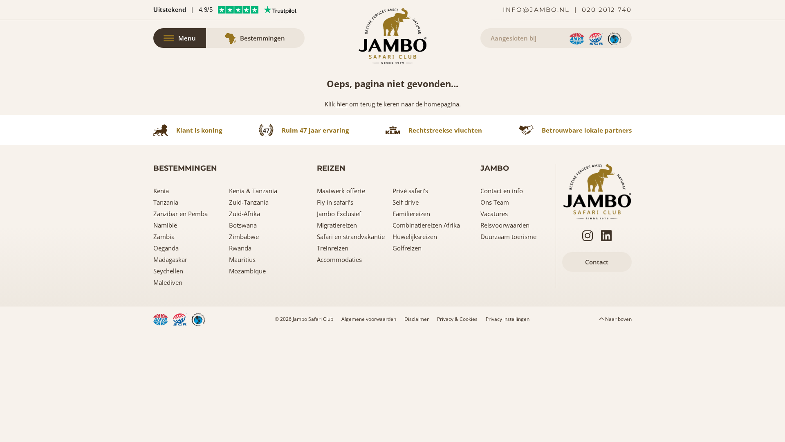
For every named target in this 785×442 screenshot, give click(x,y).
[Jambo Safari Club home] (597, 191)
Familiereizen (411, 214)
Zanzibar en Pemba (180, 214)
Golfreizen (407, 248)
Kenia (161, 191)
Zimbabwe (244, 236)
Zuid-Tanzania (249, 202)
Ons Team (494, 202)
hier (342, 104)
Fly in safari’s (335, 202)
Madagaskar (170, 259)
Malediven (167, 282)
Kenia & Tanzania (253, 191)
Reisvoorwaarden (504, 225)
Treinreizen (332, 248)
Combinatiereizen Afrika (426, 225)
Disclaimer (416, 319)
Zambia (164, 236)
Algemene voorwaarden (368, 319)
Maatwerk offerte (341, 191)
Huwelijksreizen (414, 236)
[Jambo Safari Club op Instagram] (587, 236)
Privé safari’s (410, 191)
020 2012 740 (607, 10)
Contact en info (501, 191)
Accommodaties (339, 259)
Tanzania (165, 202)
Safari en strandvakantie (351, 236)
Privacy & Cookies (457, 319)
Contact (596, 262)
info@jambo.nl (536, 10)
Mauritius (242, 259)
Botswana (243, 225)
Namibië (165, 225)
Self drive (405, 202)
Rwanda (240, 248)
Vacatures (494, 214)
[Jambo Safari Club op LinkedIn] (606, 236)
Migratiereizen (337, 225)
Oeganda (166, 248)
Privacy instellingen (507, 319)
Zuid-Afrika (244, 214)
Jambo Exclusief (339, 214)
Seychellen (168, 271)
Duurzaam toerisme (508, 236)
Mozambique (247, 271)
